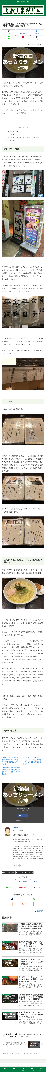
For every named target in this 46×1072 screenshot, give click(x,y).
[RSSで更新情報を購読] (20, 865)
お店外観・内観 (13, 131)
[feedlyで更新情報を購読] (17, 865)
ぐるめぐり (29, 872)
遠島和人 (16, 827)
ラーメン (20, 872)
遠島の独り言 (12, 141)
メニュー (11, 134)
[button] (37, 37)
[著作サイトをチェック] (14, 865)
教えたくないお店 (9, 872)
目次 (20, 127)
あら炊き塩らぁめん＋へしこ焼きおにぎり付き (23, 137)
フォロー (24, 815)
